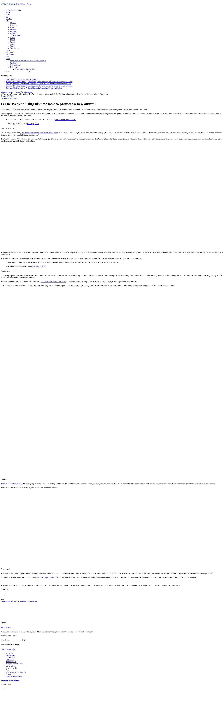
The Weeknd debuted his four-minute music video (39, 133)
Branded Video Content (14, 664)
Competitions (15, 65)
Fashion (13, 29)
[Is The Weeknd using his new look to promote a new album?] (17, 622)
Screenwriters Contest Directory (26, 69)
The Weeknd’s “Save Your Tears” (53, 282)
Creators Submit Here (14, 676)
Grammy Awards (7, 601)
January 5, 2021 (40, 266)
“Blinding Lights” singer (45, 577)
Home (8, 12)
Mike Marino (18, 601)
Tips (7, 670)
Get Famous (10, 657)
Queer (12, 40)
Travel (12, 46)
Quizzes (13, 25)
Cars (12, 27)
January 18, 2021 (7, 96)
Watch (8, 50)
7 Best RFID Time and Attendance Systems (22, 80)
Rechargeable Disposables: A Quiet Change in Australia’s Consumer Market (34, 88)
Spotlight (13, 63)
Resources (14, 67)
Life (7, 21)
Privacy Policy (11, 655)
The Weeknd (32, 601)
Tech (12, 44)
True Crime (14, 48)
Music (12, 38)
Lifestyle (4, 92)
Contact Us (10, 660)
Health (12, 33)
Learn (8, 59)
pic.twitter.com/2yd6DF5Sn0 (65, 120)
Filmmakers (10, 52)
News (8, 15)
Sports (12, 42)
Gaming (13, 31)
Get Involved (10, 666)
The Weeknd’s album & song (11, 484)
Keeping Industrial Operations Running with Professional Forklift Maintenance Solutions (38, 84)
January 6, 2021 (33, 124)
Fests (7, 57)
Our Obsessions (26, 92)
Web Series (10, 54)
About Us (9, 653)
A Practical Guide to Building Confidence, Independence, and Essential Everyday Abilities (39, 82)
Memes (13, 23)
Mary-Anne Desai (10, 98)
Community (10, 674)
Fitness (17, 36)
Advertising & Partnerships (16, 672)
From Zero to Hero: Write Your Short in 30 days (28, 61)
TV (7, 17)
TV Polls (9, 19)
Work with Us (11, 662)
